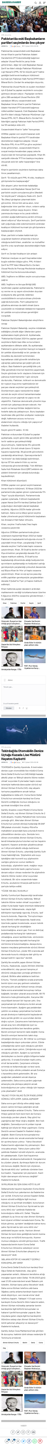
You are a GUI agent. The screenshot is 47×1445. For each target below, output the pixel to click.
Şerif (39, 603)
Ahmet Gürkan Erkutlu (11, 1343)
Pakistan (13, 603)
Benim (25, 1343)
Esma (41, 1343)
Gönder (9, 708)
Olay (4, 1348)
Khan (5, 603)
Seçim (31, 603)
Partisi (23, 603)
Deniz (33, 1343)
